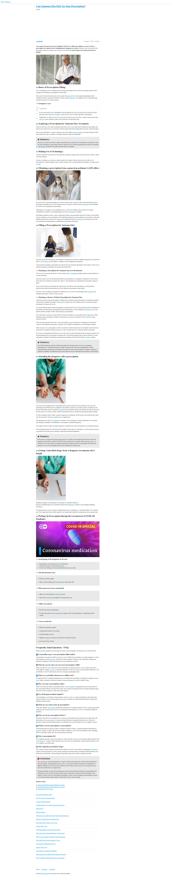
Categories (44, 869)
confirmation (55, 420)
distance (48, 637)
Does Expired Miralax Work (44, 794)
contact (52, 669)
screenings (90, 291)
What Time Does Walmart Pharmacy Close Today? (50, 833)
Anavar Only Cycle (41, 826)
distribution (70, 504)
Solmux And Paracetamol (43, 801)
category (92, 441)
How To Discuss (5, 2)
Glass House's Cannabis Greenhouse (46, 851)
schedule (71, 686)
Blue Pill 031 (39, 808)
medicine (96, 429)
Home (38, 869)
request (70, 322)
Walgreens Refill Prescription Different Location (51, 785)
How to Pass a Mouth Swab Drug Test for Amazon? (50, 837)
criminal (88, 337)
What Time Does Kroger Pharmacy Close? (48, 840)
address (86, 204)
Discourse (46, 873)
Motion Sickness (40, 812)
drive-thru (58, 594)
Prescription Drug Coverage (45, 789)
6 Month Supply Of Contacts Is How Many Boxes (50, 805)
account (38, 164)
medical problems (78, 132)
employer (52, 720)
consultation (73, 273)
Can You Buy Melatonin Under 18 (45, 844)
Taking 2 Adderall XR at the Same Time (47, 819)
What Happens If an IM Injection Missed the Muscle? (51, 854)
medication (72, 98)
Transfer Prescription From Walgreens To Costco (51, 787)
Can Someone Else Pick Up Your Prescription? (61, 6)
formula (41, 741)
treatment (38, 730)
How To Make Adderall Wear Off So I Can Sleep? (50, 858)
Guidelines (52, 869)
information (87, 309)
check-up (41, 119)
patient (69, 96)
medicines (62, 582)
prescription (42, 146)
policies (46, 261)
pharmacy (61, 566)
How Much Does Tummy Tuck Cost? (46, 823)
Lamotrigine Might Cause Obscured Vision (48, 830)
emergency (58, 114)
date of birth (51, 707)
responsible (62, 409)
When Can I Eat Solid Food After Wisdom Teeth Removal (52, 815)
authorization (81, 219)
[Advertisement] (85, 24)
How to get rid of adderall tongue (45, 798)
